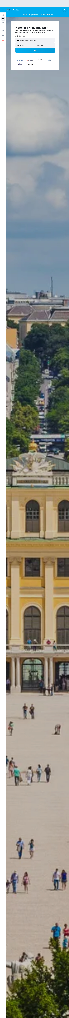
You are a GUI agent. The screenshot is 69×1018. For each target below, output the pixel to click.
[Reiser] (3, 35)
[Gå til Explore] (3, 30)
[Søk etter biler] (3, 23)
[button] (3, 10)
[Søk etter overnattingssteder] (3, 19)
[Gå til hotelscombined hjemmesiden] (13, 9)
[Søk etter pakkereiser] (3, 26)
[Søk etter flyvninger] (3, 15)
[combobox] (21, 36)
